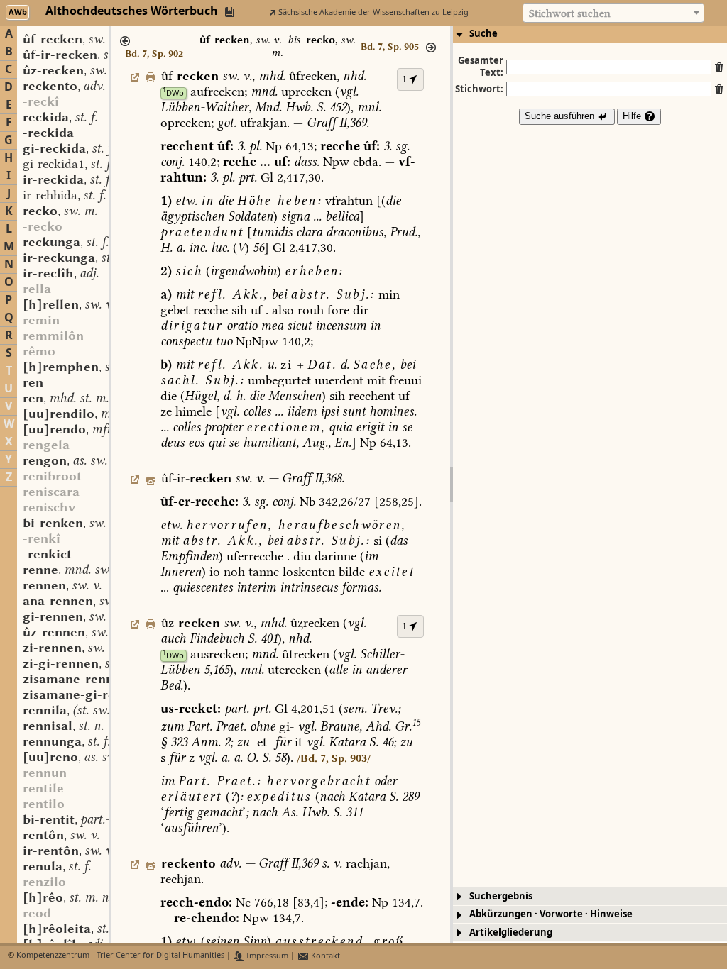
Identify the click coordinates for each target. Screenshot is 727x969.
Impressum (266, 956)
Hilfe (633, 116)
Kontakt (324, 956)
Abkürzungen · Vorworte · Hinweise (551, 914)
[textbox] (613, 13)
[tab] (590, 34)
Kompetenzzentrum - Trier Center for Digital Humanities (120, 956)
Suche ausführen (561, 116)
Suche (483, 33)
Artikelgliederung (510, 932)
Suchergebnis (500, 896)
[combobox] (613, 13)
